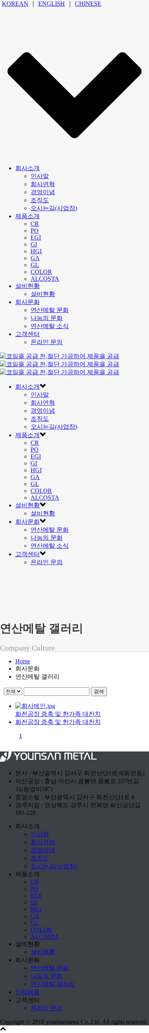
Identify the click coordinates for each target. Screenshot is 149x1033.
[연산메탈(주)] (59, 364)
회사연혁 (43, 184)
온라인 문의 (47, 342)
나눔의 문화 (47, 318)
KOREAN (15, 3)
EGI (36, 237)
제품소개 (27, 216)
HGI (36, 251)
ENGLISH (51, 3)
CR (35, 223)
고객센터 (27, 334)
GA (35, 258)
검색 (99, 691)
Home (22, 661)
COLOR (41, 272)
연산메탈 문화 (50, 310)
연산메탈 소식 (50, 326)
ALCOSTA (45, 278)
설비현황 (27, 286)
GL (35, 265)
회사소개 (27, 168)
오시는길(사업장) (54, 208)
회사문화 (27, 302)
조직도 (40, 200)
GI (34, 244)
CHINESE (88, 3)
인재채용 (27, 992)
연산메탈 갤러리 (53, 984)
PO (35, 230)
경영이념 (43, 192)
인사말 (40, 176)
